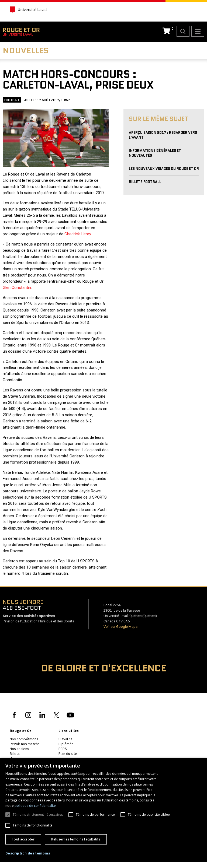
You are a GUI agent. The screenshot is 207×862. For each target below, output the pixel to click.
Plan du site (67, 753)
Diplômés (66, 743)
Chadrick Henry (77, 234)
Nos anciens (19, 748)
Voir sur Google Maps (120, 627)
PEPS (62, 748)
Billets (15, 753)
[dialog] (103, 810)
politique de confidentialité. (36, 805)
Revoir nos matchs (25, 743)
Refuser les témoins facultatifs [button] (75, 839)
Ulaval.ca (65, 739)
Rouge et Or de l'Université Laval (21, 32)
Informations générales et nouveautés (155, 153)
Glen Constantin (17, 287)
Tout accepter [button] (23, 839)
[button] (27, 853)
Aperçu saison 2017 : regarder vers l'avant (163, 135)
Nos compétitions (24, 739)
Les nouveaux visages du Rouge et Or (164, 168)
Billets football (145, 181)
